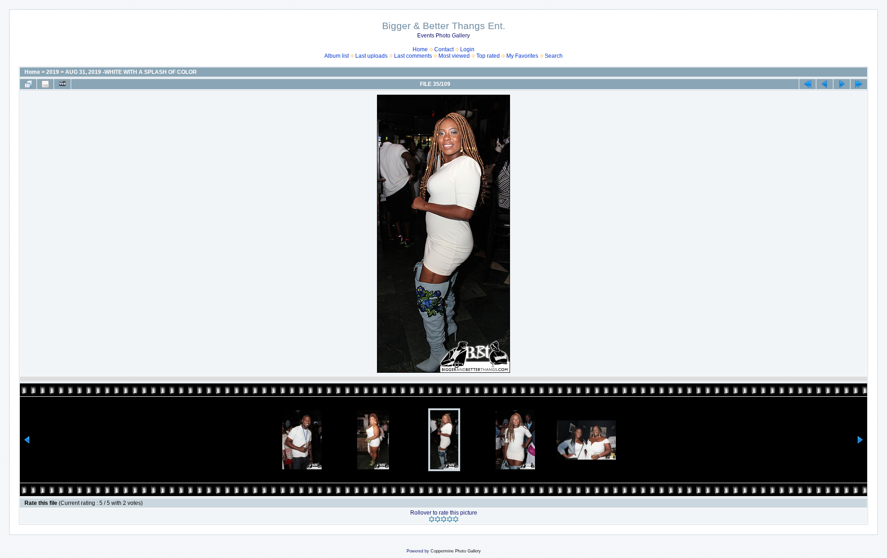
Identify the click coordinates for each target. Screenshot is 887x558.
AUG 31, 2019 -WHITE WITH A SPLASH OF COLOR (131, 72)
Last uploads (371, 56)
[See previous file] (824, 84)
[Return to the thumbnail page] (28, 84)
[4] (450, 519)
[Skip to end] (859, 84)
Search (554, 56)
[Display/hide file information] (45, 84)
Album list (336, 56)
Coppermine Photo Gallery (456, 551)
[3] (444, 519)
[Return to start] (807, 84)
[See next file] (841, 84)
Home (420, 49)
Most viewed (454, 56)
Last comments (413, 56)
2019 (52, 72)
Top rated (488, 56)
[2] (438, 519)
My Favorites (522, 56)
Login (467, 49)
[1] (432, 519)
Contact (444, 49)
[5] (456, 519)
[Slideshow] (62, 84)
